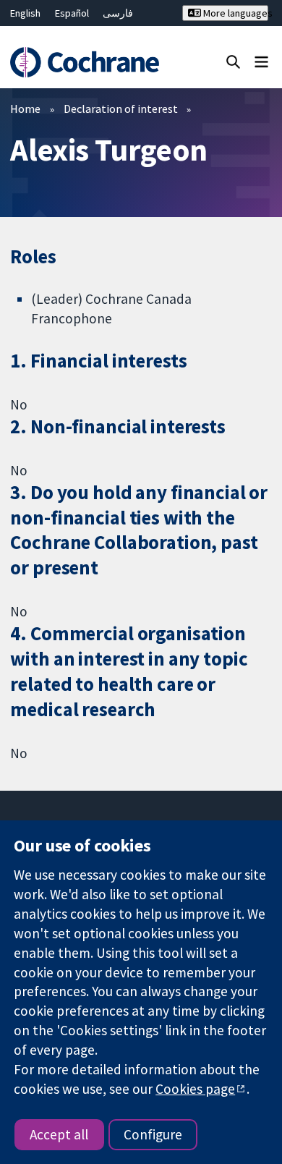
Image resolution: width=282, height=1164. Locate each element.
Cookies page (195, 1088)
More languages (234, 13)
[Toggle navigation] (261, 61)
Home (25, 108)
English (25, 13)
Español (72, 13)
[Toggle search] (233, 61)
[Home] (84, 62)
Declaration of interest (121, 108)
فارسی (118, 13)
